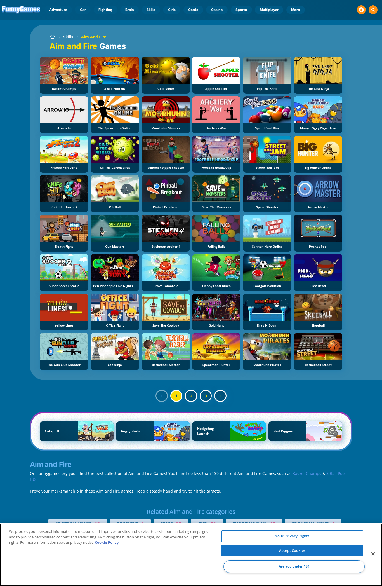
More (295, 10)
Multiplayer (269, 10)
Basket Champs (307, 473)
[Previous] (161, 396)
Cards (193, 10)
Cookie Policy (107, 542)
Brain (129, 10)
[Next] (220, 396)
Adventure (58, 10)
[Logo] (21, 10)
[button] (361, 9)
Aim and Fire (93, 36)
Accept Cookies (292, 550)
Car (83, 10)
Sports (241, 10)
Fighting (105, 10)
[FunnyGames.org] (52, 37)
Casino (217, 10)
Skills (151, 10)
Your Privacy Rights (292, 535)
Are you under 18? (294, 566)
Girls (172, 10)
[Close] (373, 554)
